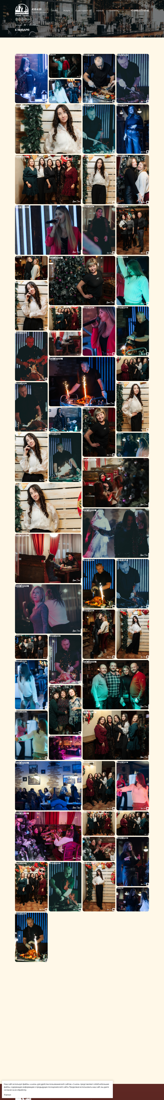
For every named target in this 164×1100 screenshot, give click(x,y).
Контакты (113, 10)
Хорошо (7, 1095)
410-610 (36, 9)
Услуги (66, 10)
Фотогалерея (34, 25)
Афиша (99, 10)
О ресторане (81, 10)
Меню (55, 10)
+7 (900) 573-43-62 (140, 10)
